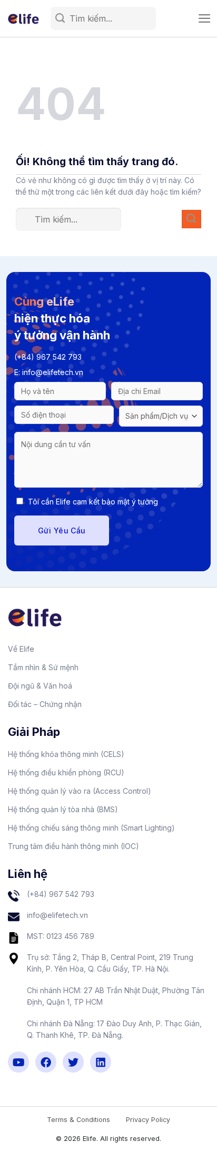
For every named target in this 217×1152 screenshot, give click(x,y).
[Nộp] (60, 18)
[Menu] (205, 18)
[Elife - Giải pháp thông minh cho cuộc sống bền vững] (25, 19)
